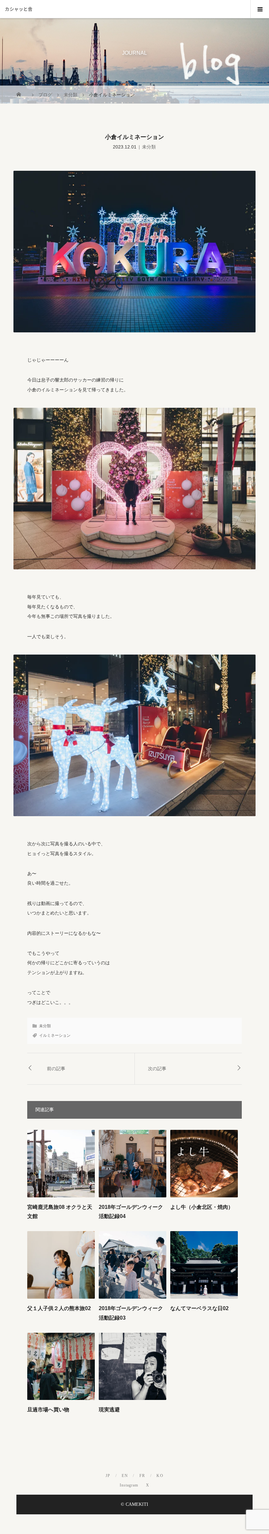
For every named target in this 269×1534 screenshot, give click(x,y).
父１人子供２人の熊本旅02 (59, 1308)
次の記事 (157, 1068)
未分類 (149, 147)
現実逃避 (109, 1409)
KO (159, 1475)
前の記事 (56, 1068)
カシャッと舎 (18, 9)
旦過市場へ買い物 (48, 1409)
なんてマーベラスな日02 (199, 1308)
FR (142, 1475)
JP (108, 1475)
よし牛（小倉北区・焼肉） (201, 1207)
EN (125, 1475)
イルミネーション (55, 1035)
